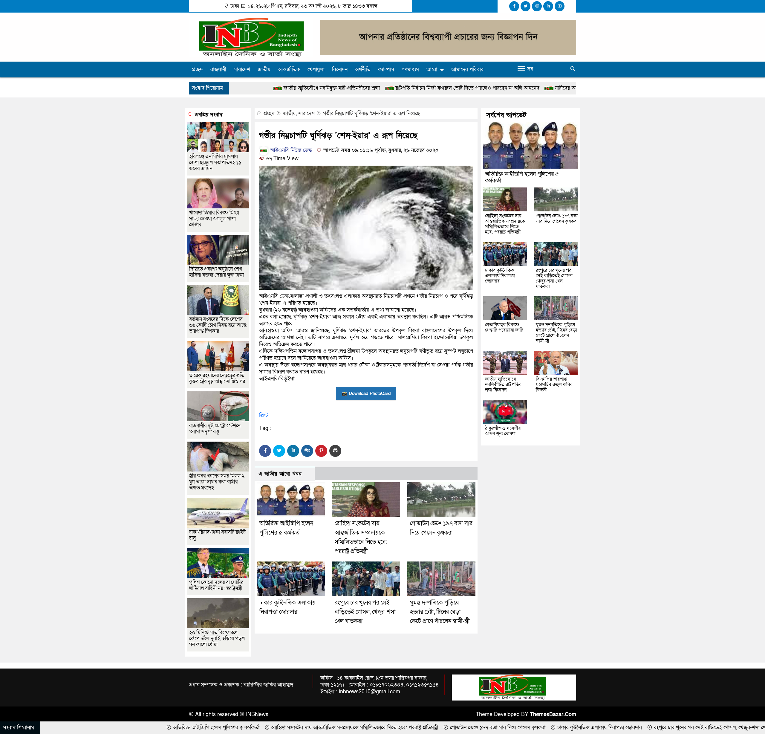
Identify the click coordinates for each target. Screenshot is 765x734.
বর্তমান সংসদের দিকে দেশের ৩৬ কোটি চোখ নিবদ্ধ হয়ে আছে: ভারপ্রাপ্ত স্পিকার (218, 325)
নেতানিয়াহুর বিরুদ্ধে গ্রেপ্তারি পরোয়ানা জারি (504, 327)
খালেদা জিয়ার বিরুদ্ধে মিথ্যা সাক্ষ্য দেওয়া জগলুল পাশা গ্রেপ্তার (214, 218)
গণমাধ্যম (410, 69)
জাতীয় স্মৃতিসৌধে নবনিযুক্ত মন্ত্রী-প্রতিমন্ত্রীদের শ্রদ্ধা (263, 88)
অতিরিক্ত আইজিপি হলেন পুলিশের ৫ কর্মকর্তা (522, 177)
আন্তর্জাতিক (289, 69)
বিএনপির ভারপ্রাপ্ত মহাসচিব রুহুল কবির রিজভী (554, 384)
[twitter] (525, 6)
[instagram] (537, 6)
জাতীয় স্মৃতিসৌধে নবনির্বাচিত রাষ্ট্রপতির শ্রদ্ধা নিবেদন (503, 384)
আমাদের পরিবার (467, 69)
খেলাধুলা (316, 69)
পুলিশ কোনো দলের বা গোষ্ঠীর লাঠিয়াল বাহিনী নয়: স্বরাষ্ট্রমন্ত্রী (216, 585)
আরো (431, 69)
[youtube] (559, 6)
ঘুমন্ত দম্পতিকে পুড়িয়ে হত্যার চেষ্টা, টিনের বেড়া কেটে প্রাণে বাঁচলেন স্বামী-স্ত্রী (440, 612)
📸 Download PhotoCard (366, 393)
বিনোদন (340, 69)
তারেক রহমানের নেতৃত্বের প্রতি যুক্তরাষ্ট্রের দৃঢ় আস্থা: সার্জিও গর (217, 378)
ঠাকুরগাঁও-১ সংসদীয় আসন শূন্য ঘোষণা (503, 431)
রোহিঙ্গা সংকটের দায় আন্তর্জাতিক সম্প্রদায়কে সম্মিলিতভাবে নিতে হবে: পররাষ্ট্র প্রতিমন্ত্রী (505, 224)
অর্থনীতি (363, 69)
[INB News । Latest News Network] (251, 36)
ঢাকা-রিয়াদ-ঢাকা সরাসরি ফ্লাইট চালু (217, 535)
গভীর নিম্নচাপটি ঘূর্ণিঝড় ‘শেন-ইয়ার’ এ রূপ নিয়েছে (371, 113)
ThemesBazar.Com (553, 714)
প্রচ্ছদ (197, 69)
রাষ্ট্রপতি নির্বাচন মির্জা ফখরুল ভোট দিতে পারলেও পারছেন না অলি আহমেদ (399, 88)
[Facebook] (265, 451)
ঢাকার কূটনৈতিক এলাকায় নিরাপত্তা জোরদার (500, 275)
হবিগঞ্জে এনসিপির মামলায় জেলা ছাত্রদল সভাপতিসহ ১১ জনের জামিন (215, 162)
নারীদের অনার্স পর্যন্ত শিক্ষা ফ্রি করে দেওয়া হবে (531, 88)
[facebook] (514, 6)
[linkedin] (548, 6)
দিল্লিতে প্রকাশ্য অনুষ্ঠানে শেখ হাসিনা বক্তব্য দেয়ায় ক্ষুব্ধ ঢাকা (216, 271)
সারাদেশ (242, 69)
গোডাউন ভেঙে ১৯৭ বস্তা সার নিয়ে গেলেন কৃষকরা (557, 219)
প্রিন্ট (263, 415)
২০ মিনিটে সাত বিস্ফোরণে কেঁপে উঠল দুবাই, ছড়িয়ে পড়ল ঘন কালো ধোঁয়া (217, 638)
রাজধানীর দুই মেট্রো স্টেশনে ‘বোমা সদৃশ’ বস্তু (215, 428)
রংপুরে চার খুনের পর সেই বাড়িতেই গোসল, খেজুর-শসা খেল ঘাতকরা (365, 612)
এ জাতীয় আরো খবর (280, 473)
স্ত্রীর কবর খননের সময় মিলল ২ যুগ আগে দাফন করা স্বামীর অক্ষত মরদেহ (217, 481)
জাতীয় (264, 69)
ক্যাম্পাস (386, 69)
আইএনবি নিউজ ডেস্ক (290, 150)
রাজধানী (218, 69)
